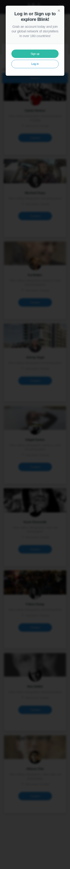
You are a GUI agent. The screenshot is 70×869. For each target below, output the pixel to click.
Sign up (35, 53)
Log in (35, 63)
